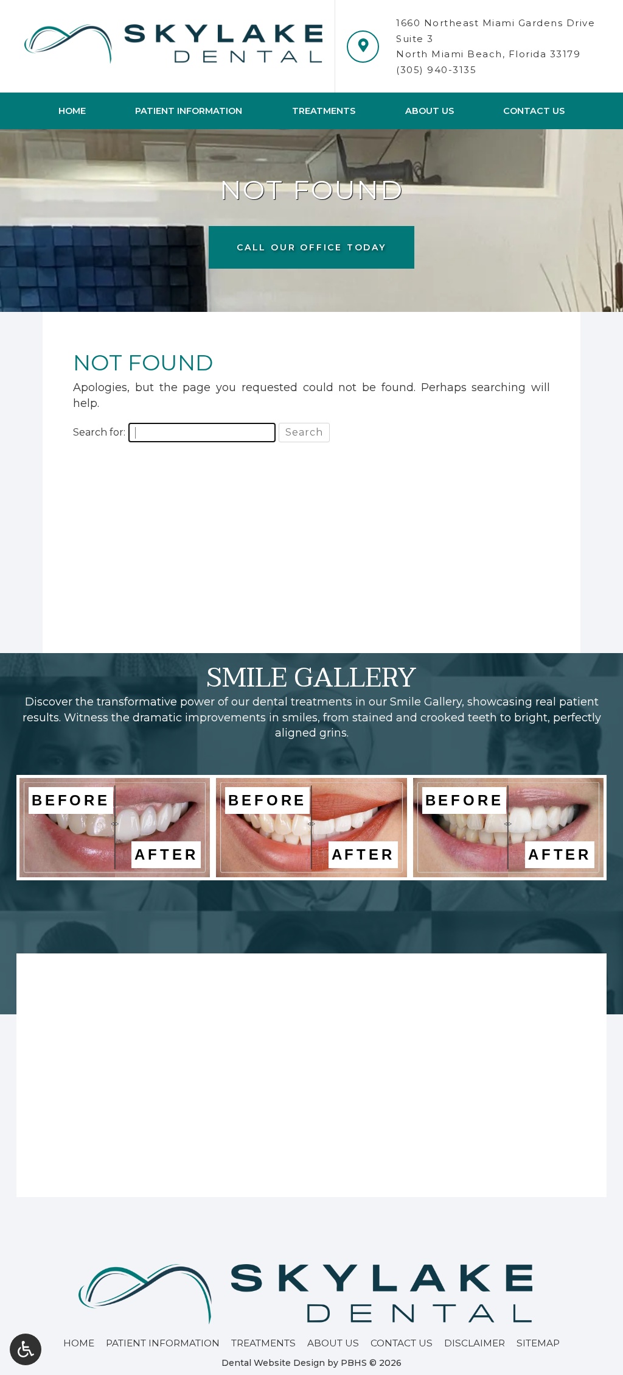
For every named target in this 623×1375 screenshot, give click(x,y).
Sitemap (538, 1343)
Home (72, 111)
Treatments (323, 111)
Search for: (99, 432)
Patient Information (188, 111)
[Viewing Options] (25, 1349)
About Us (429, 111)
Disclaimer (474, 1343)
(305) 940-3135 (436, 70)
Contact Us (534, 111)
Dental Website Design (273, 1362)
